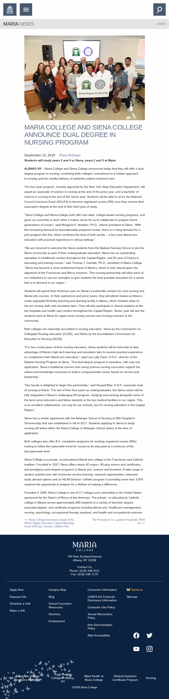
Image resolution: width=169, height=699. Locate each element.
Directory (54, 614)
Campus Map (57, 589)
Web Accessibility (99, 635)
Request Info (18, 596)
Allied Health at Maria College (93, 677)
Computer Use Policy (101, 607)
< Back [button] (161, 23)
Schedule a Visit (20, 603)
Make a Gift (17, 610)
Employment (57, 621)
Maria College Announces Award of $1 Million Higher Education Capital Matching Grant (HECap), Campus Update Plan (49, 523)
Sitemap (132, 596)
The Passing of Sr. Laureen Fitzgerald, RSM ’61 (118, 521)
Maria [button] (18, 24)
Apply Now (16, 589)
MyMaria (137, 589)
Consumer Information (102, 589)
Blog (51, 596)
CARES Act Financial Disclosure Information (102, 598)
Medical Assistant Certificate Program (125, 677)
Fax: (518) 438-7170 (84, 574)
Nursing (151, 678)
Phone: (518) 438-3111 (84, 570)
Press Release (70, 155)
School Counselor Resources (60, 605)
